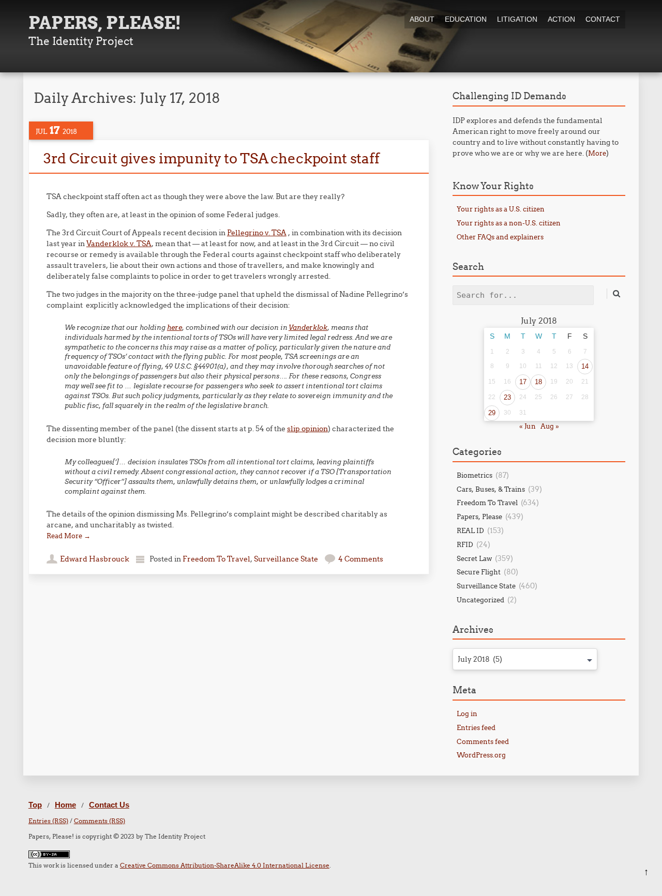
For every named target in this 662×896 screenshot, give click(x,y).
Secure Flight (479, 572)
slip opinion (307, 428)
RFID (465, 544)
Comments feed (483, 741)
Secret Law (474, 558)
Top (35, 804)
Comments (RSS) (99, 821)
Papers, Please (479, 516)
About (422, 19)
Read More (69, 535)
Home (65, 804)
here (174, 327)
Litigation (517, 19)
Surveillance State (286, 559)
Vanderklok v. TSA (119, 243)
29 (491, 413)
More (597, 153)
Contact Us (109, 804)
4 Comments (360, 559)
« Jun (527, 426)
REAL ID (470, 530)
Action (561, 19)
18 (538, 382)
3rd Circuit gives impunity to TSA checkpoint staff (211, 158)
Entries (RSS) (48, 821)
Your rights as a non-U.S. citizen (509, 223)
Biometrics (474, 475)
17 (522, 382)
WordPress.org (481, 755)
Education (466, 19)
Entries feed (476, 727)
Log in (467, 713)
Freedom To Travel (216, 559)
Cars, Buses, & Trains (491, 489)
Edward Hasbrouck (94, 559)
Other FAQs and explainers (500, 237)
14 (585, 366)
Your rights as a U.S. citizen (501, 209)
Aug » (549, 426)
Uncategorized (480, 600)
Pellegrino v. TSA (257, 232)
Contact (602, 19)
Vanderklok (308, 327)
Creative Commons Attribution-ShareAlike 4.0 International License (224, 865)
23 (507, 397)
